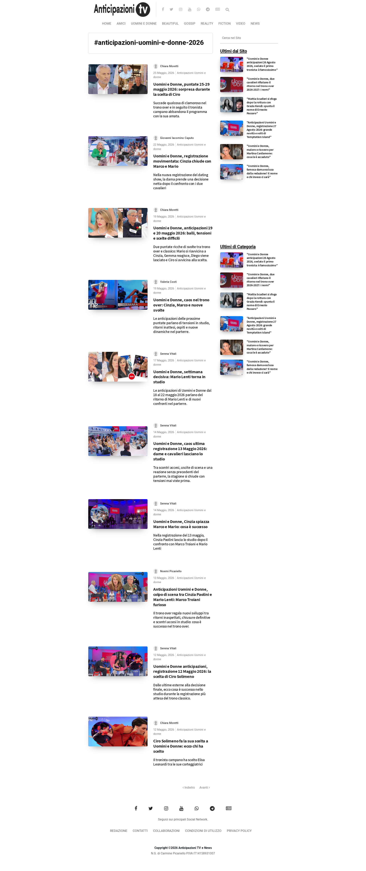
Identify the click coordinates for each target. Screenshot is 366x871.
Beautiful (170, 23)
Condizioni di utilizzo (203, 830)
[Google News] (220, 9)
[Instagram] (183, 9)
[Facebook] (165, 9)
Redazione (118, 830)
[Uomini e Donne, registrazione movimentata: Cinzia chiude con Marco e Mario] (118, 151)
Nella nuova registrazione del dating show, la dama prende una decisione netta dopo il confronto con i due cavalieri (181, 181)
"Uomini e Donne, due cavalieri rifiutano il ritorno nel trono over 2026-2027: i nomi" (260, 84)
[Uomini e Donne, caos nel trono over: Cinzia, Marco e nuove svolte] (118, 295)
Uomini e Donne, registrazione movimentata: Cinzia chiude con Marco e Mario (182, 161)
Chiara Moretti (169, 66)
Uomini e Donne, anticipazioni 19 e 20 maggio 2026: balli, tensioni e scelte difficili (182, 233)
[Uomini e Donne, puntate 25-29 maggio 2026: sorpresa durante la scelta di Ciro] (118, 79)
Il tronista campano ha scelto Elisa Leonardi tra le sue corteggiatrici (179, 762)
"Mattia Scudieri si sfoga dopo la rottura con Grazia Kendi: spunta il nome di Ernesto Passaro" (262, 106)
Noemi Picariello (171, 571)
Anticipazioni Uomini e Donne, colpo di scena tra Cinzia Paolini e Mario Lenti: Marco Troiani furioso (182, 596)
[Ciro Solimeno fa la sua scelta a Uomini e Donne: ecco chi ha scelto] (118, 731)
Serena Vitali (168, 354)
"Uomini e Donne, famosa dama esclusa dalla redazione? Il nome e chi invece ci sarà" (262, 171)
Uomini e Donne (144, 23)
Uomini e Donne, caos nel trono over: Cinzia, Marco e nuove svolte (181, 305)
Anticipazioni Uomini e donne (179, 75)
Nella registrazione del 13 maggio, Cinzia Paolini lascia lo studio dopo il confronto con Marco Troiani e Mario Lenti (180, 542)
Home (106, 23)
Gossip (189, 23)
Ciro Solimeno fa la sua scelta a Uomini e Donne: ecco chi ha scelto (180, 746)
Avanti (204, 787)
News (255, 23)
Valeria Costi (168, 282)
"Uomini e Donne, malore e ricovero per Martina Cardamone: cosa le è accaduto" (260, 151)
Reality (207, 23)
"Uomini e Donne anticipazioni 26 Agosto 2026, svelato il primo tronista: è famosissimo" (262, 64)
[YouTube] (192, 9)
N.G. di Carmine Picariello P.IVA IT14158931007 (183, 853)
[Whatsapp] (201, 9)
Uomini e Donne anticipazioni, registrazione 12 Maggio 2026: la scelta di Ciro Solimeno (182, 671)
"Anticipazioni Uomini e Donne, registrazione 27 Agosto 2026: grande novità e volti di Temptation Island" (261, 129)
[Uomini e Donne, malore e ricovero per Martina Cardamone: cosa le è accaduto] (231, 151)
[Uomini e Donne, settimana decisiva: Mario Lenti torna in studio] (118, 367)
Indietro (189, 787)
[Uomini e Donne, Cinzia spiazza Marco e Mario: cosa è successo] (118, 514)
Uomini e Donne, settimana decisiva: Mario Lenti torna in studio (179, 377)
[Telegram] (210, 9)
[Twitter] (174, 9)
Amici (121, 23)
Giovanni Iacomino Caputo (177, 138)
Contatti (140, 830)
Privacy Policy (239, 830)
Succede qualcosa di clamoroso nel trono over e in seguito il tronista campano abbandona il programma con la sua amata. (180, 109)
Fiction (224, 23)
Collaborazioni (166, 830)
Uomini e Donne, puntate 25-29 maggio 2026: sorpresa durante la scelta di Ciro (181, 89)
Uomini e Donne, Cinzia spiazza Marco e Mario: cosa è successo (181, 524)
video (240, 23)
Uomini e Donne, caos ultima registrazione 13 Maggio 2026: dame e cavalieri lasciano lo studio (180, 451)
